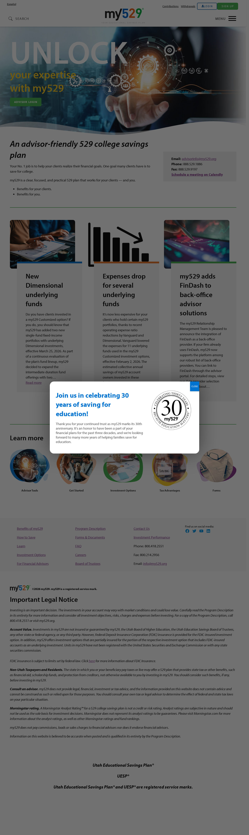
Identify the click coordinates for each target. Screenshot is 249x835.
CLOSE (194, 386)
